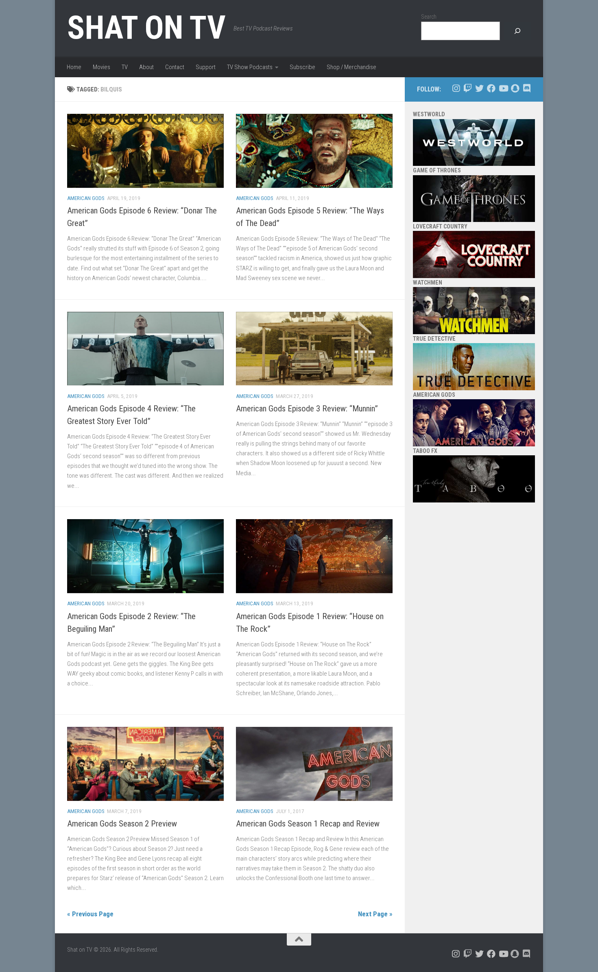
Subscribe (302, 67)
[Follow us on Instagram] (456, 88)
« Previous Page (90, 914)
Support (206, 67)
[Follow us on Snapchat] (515, 88)
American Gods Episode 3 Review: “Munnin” (307, 408)
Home (74, 67)
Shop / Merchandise (351, 67)
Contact (174, 67)
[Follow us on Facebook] (491, 88)
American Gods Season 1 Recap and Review (308, 823)
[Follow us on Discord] (526, 88)
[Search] (517, 31)
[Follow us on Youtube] (503, 88)
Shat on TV (146, 27)
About (146, 67)
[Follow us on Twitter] (479, 88)
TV (125, 67)
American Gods (86, 198)
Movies (101, 67)
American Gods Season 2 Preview (122, 823)
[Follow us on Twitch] (467, 88)
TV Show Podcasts (250, 67)
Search (428, 16)
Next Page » (375, 914)
